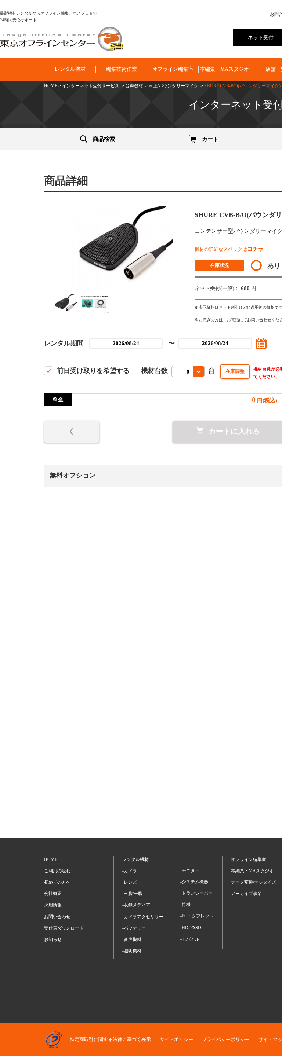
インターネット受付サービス (90, 85)
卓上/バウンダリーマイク (173, 85)
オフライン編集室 (173, 69)
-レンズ (129, 882)
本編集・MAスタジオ (224, 69)
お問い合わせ (57, 916)
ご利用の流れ (57, 870)
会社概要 (53, 893)
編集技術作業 (121, 69)
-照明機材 (131, 950)
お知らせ (53, 939)
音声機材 (134, 85)
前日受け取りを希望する (93, 370)
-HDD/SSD (190, 927)
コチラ (255, 249)
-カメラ (129, 870)
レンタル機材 (70, 69)
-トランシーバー (196, 893)
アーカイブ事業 (246, 893)
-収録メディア (136, 904)
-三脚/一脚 (132, 893)
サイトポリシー (176, 1039)
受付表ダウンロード (64, 928)
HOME (50, 85)
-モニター (189, 870)
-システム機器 (194, 881)
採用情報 (53, 904)
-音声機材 (131, 939)
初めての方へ (57, 882)
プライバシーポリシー (226, 1039)
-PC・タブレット (197, 915)
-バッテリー (134, 928)
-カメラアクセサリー (142, 916)
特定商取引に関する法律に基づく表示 (110, 1039)
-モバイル (189, 939)
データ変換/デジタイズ (253, 882)
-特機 (185, 904)
